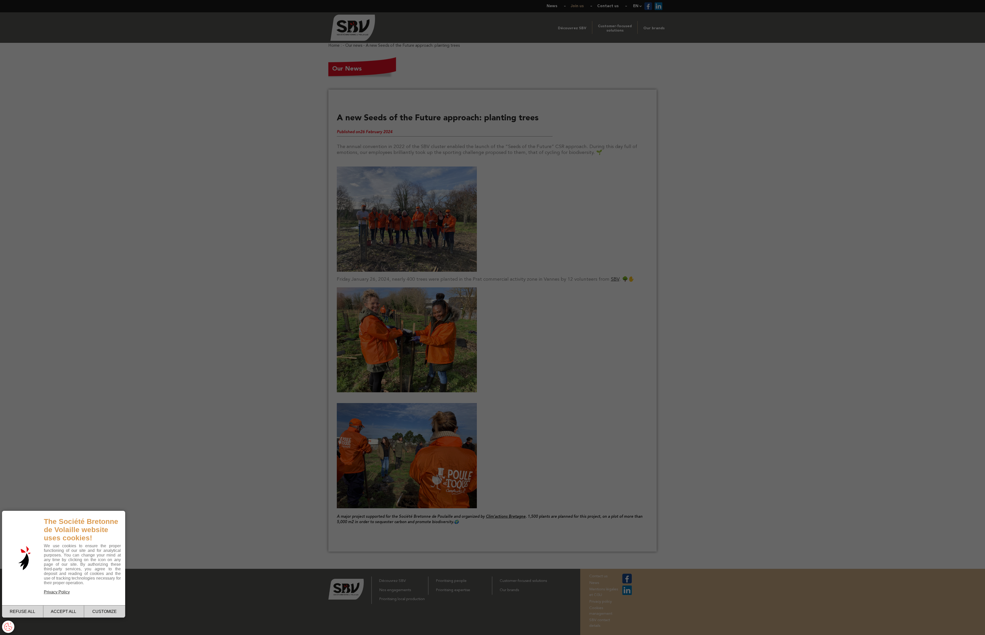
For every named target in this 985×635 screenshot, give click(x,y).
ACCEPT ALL (63, 611)
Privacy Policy (57, 592)
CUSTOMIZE (104, 611)
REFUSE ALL (22, 611)
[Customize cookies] (8, 627)
